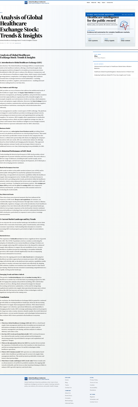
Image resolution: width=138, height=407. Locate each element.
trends (35, 158)
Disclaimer (93, 390)
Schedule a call (94, 399)
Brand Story (68, 395)
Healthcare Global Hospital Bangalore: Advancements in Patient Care (114, 71)
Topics (103, 2)
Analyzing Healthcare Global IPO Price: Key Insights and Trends (112, 75)
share (1, 185)
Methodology (69, 400)
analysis (14, 282)
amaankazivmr (18, 43)
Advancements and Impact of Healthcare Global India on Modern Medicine (112, 67)
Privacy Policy (94, 380)
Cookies (92, 385)
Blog (99, 2)
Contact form (94, 402)
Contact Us (110, 2)
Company (68, 398)
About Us (93, 2)
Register (92, 397)
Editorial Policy (69, 403)
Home (88, 2)
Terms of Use (94, 382)
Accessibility (93, 387)
